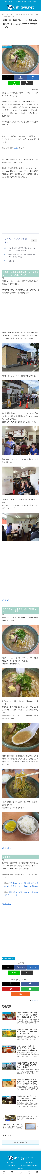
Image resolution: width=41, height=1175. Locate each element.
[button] (27, 83)
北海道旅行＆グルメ (9, 958)
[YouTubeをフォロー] (11, 989)
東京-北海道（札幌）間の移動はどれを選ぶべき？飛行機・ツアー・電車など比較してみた (21, 886)
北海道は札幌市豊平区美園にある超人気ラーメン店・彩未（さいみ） (21, 249)
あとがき (11, 261)
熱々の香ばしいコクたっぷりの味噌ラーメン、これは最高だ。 (21, 256)
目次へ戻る (7, 600)
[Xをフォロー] (11, 984)
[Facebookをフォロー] (30, 984)
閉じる (34, 241)
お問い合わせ (10, 1165)
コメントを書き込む (20, 1142)
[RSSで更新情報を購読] (20, 994)
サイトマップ (30, 1162)
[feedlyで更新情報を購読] (30, 989)
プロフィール (10, 1162)
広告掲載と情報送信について (30, 1165)
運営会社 (20, 1168)
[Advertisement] (20, 36)
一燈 (16, 148)
